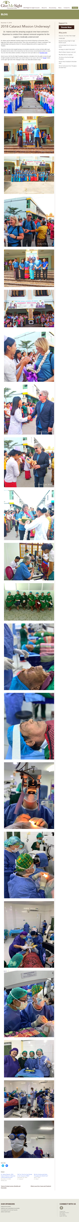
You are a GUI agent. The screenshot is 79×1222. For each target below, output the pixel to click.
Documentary (52, 7)
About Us (44, 7)
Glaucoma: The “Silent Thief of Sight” (67, 35)
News (59, 7)
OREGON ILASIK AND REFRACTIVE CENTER (10, 1208)
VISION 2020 (62, 38)
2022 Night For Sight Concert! (31, 7)
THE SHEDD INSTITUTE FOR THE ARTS (9, 1210)
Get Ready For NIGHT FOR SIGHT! (67, 49)
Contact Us (67, 7)
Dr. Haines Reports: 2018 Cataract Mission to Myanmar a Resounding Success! (8, 1176)
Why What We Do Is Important (65, 54)
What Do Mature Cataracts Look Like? (67, 52)
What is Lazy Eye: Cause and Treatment (41, 1186)
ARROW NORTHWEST (5, 1211)
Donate (75, 7)
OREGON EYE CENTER (6, 1206)
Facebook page (43, 52)
